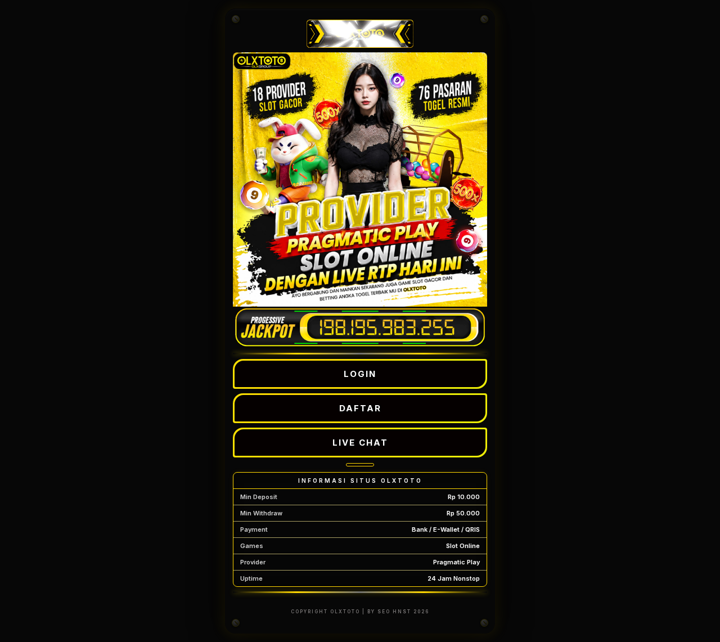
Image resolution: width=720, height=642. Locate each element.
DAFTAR (360, 408)
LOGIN (360, 374)
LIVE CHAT (360, 442)
